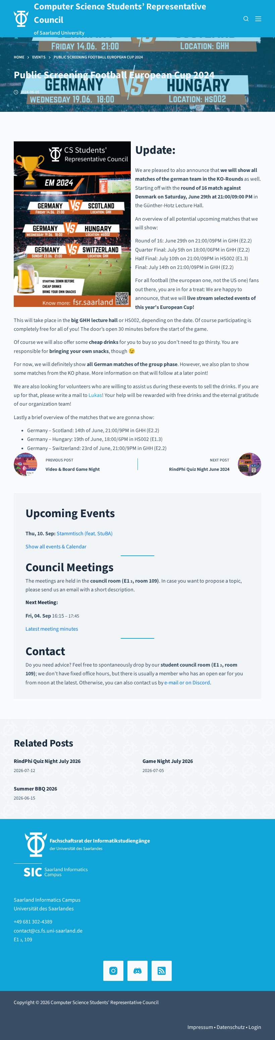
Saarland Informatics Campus (47, 900)
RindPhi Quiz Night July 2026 (47, 761)
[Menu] (258, 19)
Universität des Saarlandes (44, 908)
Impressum (200, 1027)
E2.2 (245, 240)
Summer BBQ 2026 (35, 789)
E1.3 (241, 258)
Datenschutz (231, 1027)
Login (255, 1027)
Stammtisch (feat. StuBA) (85, 533)
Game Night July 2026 (168, 761)
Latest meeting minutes (51, 629)
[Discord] (137, 971)
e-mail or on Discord (187, 682)
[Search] (246, 18)
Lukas (95, 395)
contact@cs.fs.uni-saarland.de (48, 931)
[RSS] (162, 971)
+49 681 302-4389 (33, 921)
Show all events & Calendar (56, 546)
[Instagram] (113, 971)
